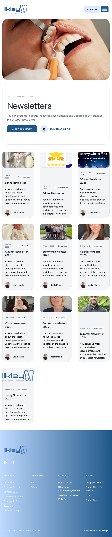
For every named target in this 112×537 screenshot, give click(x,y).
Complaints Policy (94, 482)
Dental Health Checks (14, 496)
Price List (90, 495)
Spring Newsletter (15, 183)
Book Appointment (22, 128)
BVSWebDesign (101, 530)
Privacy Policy (92, 500)
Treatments (9, 482)
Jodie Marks (18, 212)
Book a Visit (92, 9)
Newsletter (101, 173)
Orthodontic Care (12, 501)
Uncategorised (24, 177)
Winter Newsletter (53, 193)
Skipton (34, 487)
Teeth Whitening (11, 510)
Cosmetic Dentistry (13, 487)
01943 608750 (65, 482)
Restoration (9, 506)
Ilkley (33, 482)
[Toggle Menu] (104, 9)
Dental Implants (11, 491)
